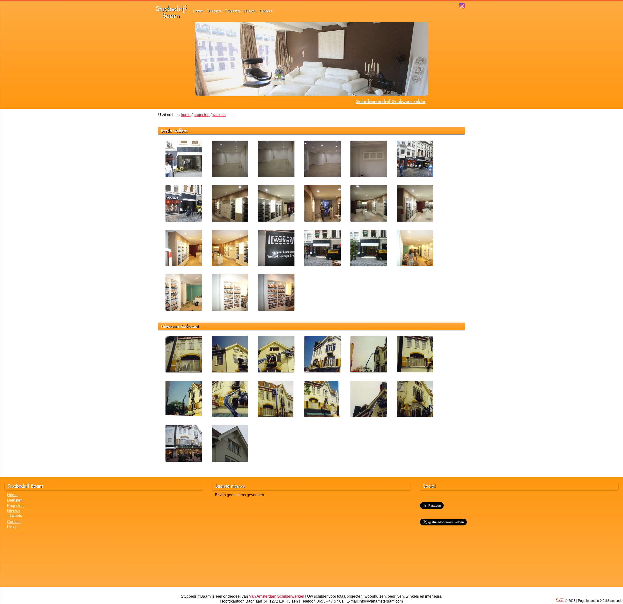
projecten (201, 115)
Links (11, 527)
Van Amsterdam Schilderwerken (276, 596)
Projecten (232, 11)
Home (198, 11)
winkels (219, 115)
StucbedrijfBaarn (171, 12)
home (186, 115)
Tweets (15, 516)
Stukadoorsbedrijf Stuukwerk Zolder (391, 101)
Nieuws (250, 11)
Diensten (214, 11)
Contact (266, 11)
